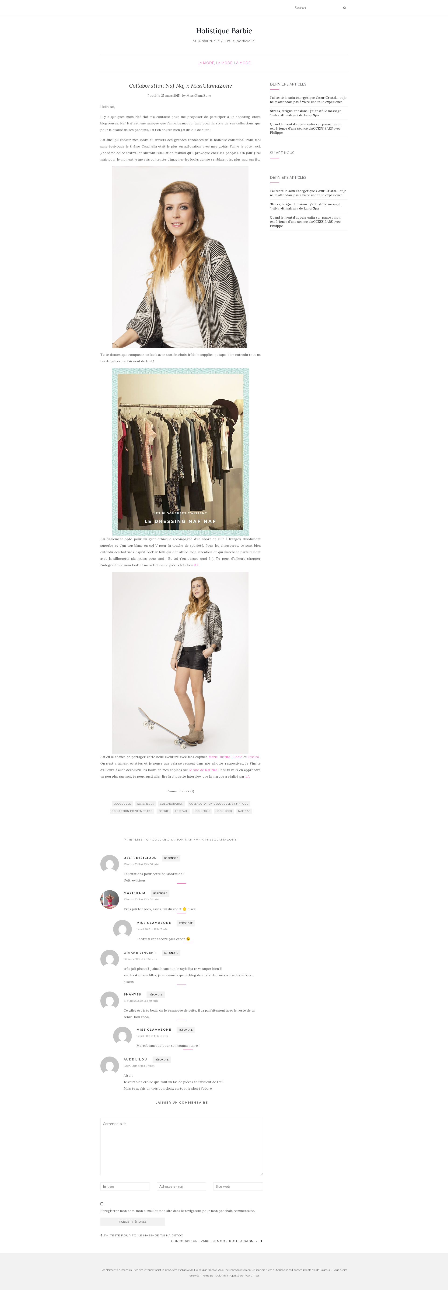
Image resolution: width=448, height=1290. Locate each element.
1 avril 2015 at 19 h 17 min (152, 929)
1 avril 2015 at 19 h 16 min (152, 1036)
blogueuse (122, 803)
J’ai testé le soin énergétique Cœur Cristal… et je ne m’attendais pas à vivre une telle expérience (308, 100)
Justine (225, 757)
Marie (213, 757)
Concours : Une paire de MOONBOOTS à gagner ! (216, 1241)
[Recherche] (344, 7)
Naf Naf (244, 811)
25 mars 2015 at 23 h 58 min (141, 899)
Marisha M (135, 893)
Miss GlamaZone (198, 96)
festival (181, 811)
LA (247, 776)
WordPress (252, 1275)
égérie (163, 811)
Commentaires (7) (180, 791)
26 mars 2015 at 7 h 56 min (140, 959)
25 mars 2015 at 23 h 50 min (141, 864)
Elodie (237, 757)
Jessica (253, 757)
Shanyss (132, 994)
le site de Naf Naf (203, 770)
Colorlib (220, 1275)
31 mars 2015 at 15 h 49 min (141, 1000)
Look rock (224, 811)
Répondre (171, 858)
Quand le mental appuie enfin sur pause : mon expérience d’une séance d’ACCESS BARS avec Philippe (305, 128)
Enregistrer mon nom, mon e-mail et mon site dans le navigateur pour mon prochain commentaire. (177, 1211)
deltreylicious (140, 858)
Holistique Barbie (224, 30)
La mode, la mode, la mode (224, 63)
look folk (202, 811)
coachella (145, 803)
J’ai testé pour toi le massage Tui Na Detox (143, 1235)
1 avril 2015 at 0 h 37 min (139, 1065)
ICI (196, 565)
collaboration (171, 803)
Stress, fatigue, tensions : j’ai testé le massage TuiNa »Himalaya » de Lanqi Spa (305, 113)
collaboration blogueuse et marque (218, 803)
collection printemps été (132, 811)
